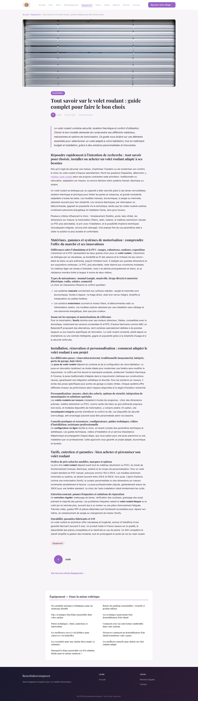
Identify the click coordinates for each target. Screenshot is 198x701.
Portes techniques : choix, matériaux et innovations (69, 625)
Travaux (136, 5)
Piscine (126, 5)
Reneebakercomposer (36, 676)
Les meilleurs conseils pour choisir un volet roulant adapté (123, 643)
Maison (116, 5)
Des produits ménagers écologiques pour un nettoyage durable (72, 607)
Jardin (107, 5)
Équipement (86, 5)
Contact (143, 684)
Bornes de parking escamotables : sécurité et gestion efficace (124, 607)
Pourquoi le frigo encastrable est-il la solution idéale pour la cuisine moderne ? (72, 652)
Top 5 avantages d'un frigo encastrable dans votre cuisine (71, 616)
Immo (98, 5)
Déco (58, 5)
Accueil (42, 5)
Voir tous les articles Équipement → (68, 573)
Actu (51, 5)
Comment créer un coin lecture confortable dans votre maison (123, 625)
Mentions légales (147, 679)
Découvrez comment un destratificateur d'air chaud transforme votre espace (124, 634)
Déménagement (71, 5)
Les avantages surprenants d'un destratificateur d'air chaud (117, 616)
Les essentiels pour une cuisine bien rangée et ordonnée (73, 643)
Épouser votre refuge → (162, 5)
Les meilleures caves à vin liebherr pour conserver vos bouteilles (70, 634)
